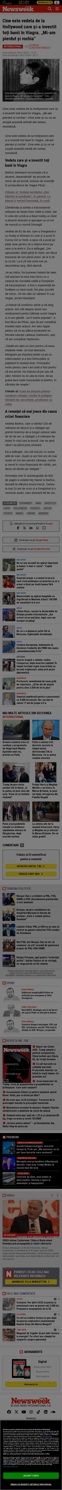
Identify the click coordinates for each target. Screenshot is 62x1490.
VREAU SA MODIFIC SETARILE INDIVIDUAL (31, 1484)
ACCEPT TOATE (31, 1475)
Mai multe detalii (47, 1436)
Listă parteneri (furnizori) (10, 1466)
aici (14, 1446)
